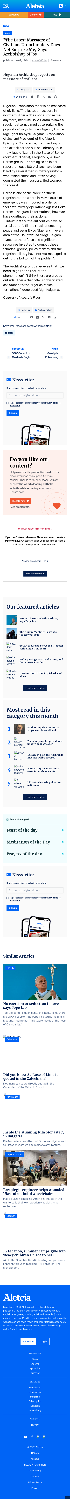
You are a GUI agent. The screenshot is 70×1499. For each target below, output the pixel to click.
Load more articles (35, 688)
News (6, 25)
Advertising (35, 1410)
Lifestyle (35, 1363)
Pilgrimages (12, 1096)
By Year (35, 1424)
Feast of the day (22, 830)
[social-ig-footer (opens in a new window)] (44, 1437)
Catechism (12, 1039)
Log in (45, 561)
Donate (34, 14)
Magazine (35, 1396)
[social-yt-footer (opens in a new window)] (25, 1437)
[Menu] (12, 6)
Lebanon (11, 1215)
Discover (35, 1373)
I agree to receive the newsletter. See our (35, 404)
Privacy (35, 1488)
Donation (35, 1405)
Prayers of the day (24, 854)
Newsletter (35, 1387)
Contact (35, 1476)
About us (35, 1458)
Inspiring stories (15, 1154)
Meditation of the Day (28, 842)
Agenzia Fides (39, 60)
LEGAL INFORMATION (35, 1464)
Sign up (13, 412)
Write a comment (35, 573)
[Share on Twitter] (43, 96)
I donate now (18, 500)
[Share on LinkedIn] (38, 96)
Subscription (35, 1401)
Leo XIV (10, 968)
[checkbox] (7, 403)
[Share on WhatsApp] (55, 96)
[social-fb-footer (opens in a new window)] (31, 1437)
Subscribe (14, 14)
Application (35, 1392)
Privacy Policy (35, 1482)
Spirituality (35, 1368)
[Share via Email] (49, 96)
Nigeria (9, 332)
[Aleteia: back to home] (35, 6)
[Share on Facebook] (32, 96)
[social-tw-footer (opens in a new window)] (38, 1437)
